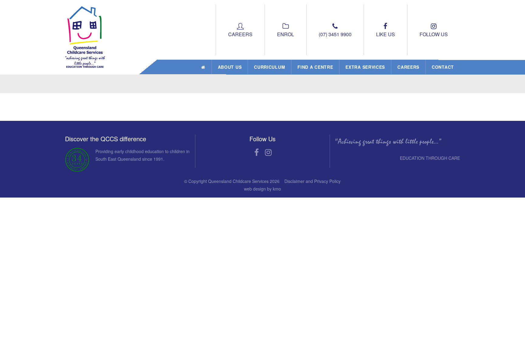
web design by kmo (262, 189)
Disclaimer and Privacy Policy (312, 181)
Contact (443, 67)
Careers (408, 67)
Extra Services (365, 67)
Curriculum (269, 67)
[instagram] (268, 153)
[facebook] (256, 153)
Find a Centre (315, 67)
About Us (230, 67)
